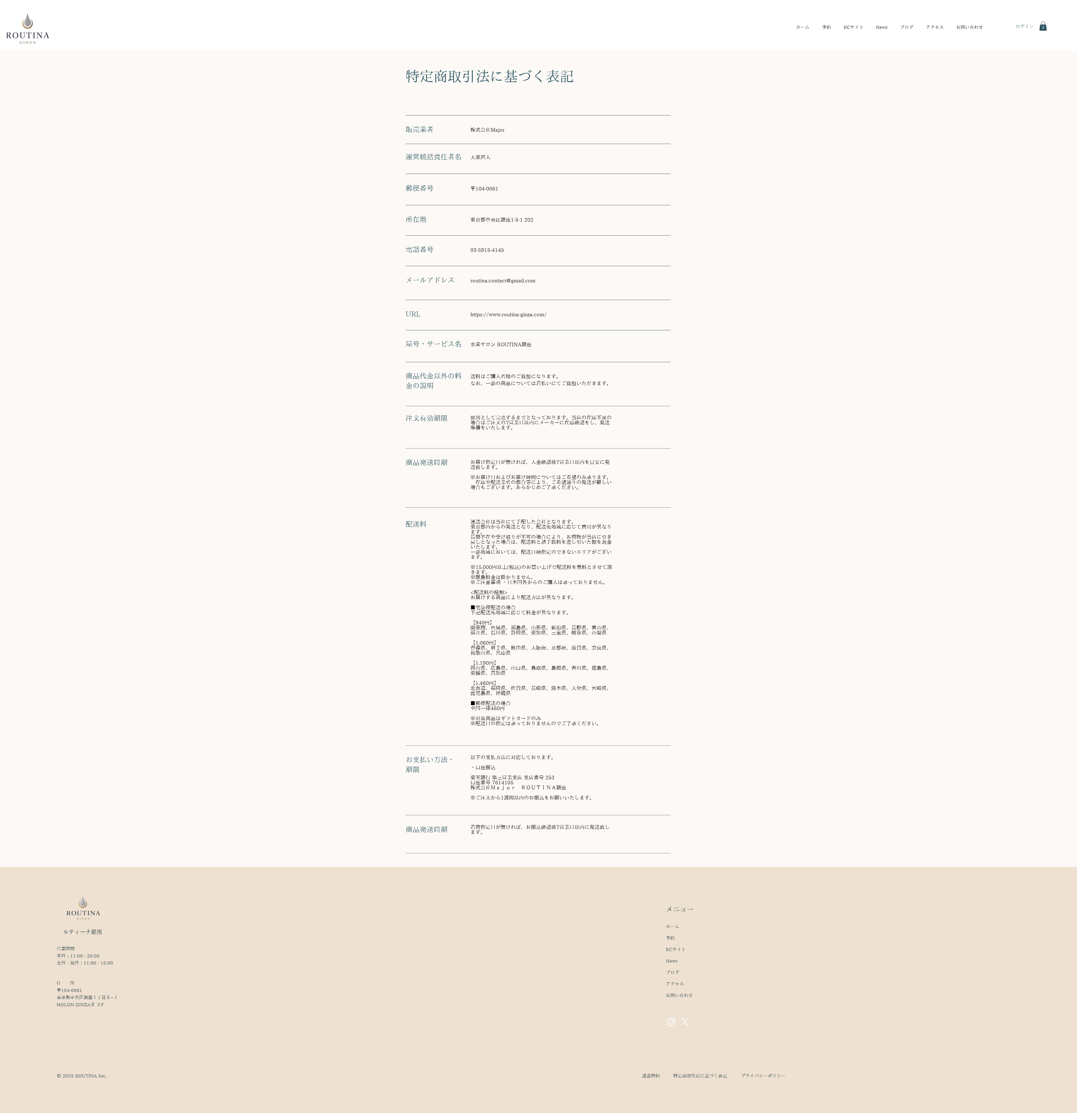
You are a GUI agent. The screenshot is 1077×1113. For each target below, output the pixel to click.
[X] (685, 1021)
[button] (828, 27)
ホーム (672, 926)
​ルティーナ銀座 (82, 932)
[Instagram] (671, 1021)
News (672, 961)
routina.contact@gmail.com (502, 280)
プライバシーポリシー (763, 1076)
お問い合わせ (679, 995)
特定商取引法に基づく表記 (700, 1076)
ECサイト (676, 949)
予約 (670, 938)
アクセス (675, 984)
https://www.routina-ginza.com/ (508, 314)
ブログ (672, 972)
